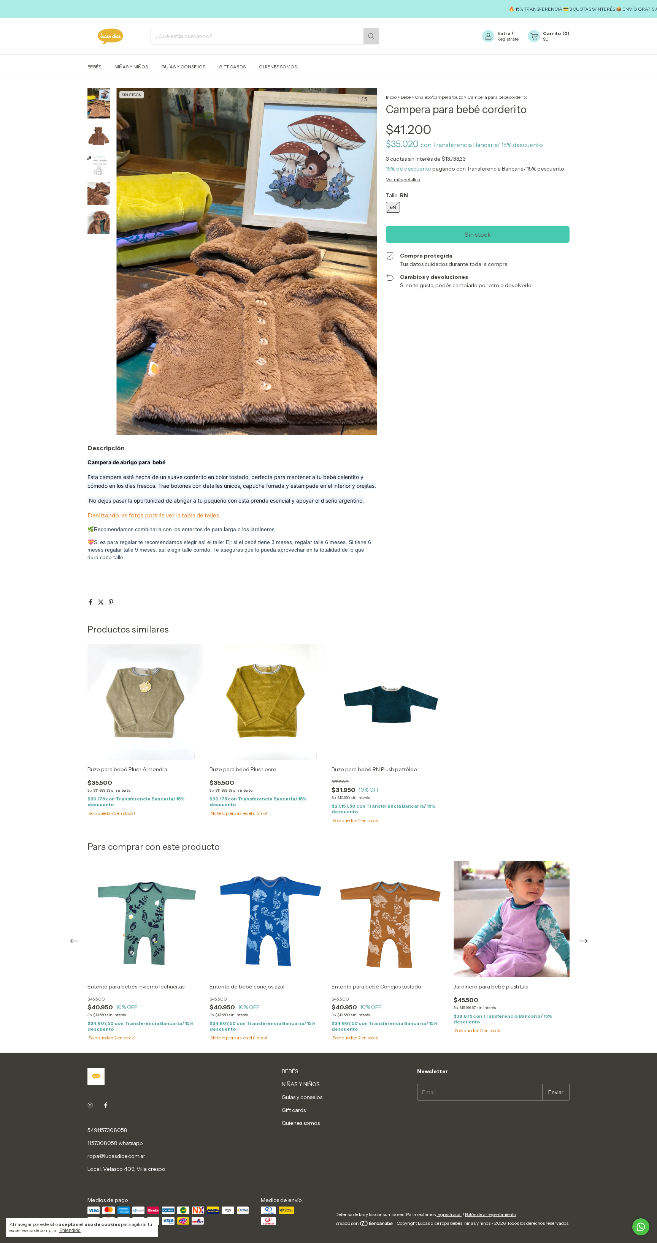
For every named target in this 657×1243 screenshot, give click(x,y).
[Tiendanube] (364, 1225)
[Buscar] (371, 36)
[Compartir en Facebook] (91, 602)
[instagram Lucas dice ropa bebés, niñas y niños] (90, 1105)
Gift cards (232, 67)
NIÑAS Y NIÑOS (131, 67)
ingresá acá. (449, 1214)
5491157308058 (107, 1130)
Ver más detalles (403, 179)
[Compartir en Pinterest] (111, 602)
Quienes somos (278, 67)
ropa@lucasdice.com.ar (116, 1156)
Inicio (391, 97)
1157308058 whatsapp (115, 1143)
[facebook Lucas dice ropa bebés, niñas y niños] (105, 1105)
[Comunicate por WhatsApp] (640, 1226)
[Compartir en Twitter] (101, 602)
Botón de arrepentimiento (490, 1214)
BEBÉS (94, 67)
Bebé (406, 97)
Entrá (504, 33)
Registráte (508, 39)
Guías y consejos (183, 67)
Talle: (397, 195)
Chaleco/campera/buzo (439, 97)
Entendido (70, 1230)
